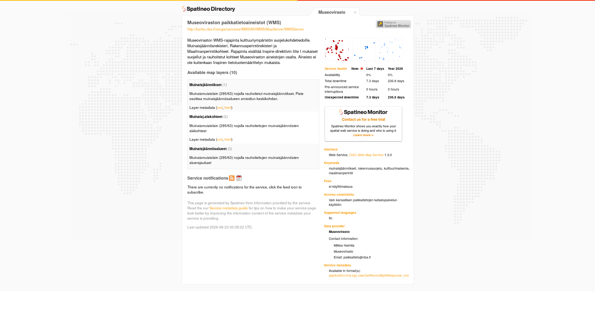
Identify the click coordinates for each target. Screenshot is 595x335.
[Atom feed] (232, 181)
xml (220, 107)
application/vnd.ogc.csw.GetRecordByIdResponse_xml (369, 275)
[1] (337, 59)
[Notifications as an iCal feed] (239, 181)
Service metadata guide (228, 207)
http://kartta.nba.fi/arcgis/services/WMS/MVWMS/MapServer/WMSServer (245, 28)
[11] (364, 59)
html (228, 107)
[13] (391, 59)
